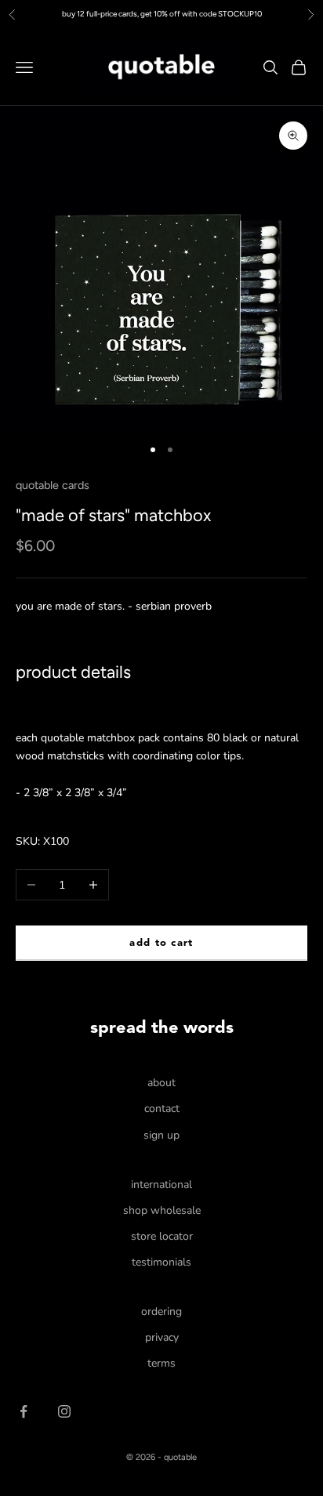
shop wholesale (162, 1210)
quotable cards (52, 485)
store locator (162, 1236)
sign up (161, 1135)
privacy (162, 1337)
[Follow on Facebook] (23, 1411)
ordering (161, 1311)
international (161, 1184)
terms (161, 1363)
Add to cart (161, 943)
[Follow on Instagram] (64, 1411)
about (161, 1082)
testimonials (161, 1262)
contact (162, 1108)
